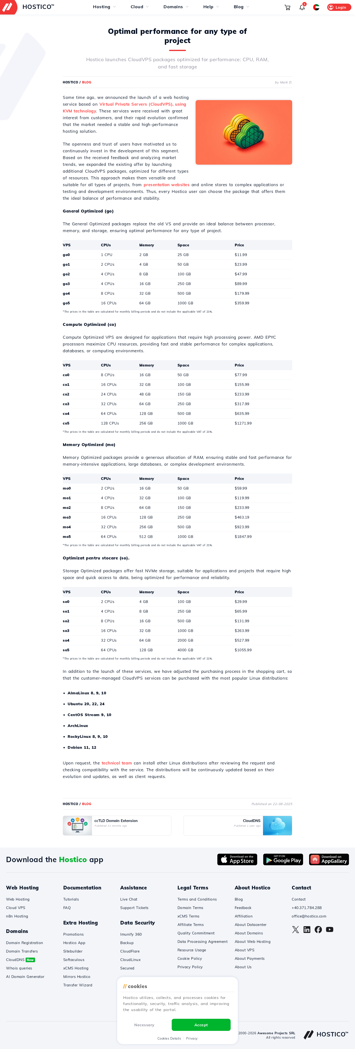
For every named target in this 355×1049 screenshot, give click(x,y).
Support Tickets (134, 907)
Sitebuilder (73, 951)
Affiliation (244, 916)
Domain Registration (24, 942)
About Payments (250, 958)
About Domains (249, 933)
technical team (117, 762)
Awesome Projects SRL (276, 1033)
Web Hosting (18, 899)
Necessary (144, 1024)
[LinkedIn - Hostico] (307, 932)
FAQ (67, 907)
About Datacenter (251, 924)
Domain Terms (190, 907)
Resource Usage (192, 950)
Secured (127, 968)
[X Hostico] (295, 932)
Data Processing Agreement (203, 941)
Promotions (73, 934)
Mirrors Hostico (77, 976)
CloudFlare (130, 951)
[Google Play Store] (283, 863)
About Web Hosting (253, 941)
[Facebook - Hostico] (318, 932)
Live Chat (128, 899)
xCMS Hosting (76, 968)
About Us (243, 967)
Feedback (243, 907)
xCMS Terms (188, 916)
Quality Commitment (196, 933)
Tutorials (71, 899)
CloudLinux (130, 959)
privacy (192, 1038)
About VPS (245, 950)
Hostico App (74, 942)
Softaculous (74, 959)
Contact (299, 899)
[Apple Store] (237, 863)
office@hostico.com (309, 916)
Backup (127, 942)
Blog (239, 899)
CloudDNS (20, 959)
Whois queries (19, 968)
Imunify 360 (131, 934)
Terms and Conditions (197, 899)
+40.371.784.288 (307, 907)
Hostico (70, 82)
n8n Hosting (17, 916)
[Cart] (287, 7)
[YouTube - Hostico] (330, 932)
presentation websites (167, 184)
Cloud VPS (15, 907)
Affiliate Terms (191, 924)
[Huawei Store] (329, 863)
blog (86, 82)
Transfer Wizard (77, 985)
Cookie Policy (190, 958)
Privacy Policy (190, 967)
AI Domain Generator (25, 976)
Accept (201, 1024)
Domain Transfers (22, 951)
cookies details (169, 1038)
